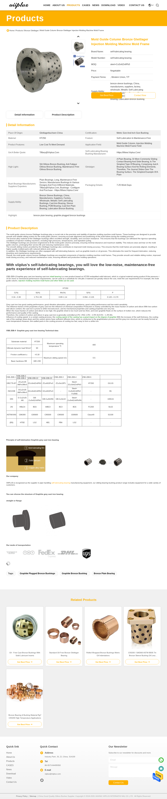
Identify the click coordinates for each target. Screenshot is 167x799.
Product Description (63, 114)
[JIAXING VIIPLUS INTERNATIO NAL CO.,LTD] (19, 5)
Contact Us (11, 782)
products (73, 5)
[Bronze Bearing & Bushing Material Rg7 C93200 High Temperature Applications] (24, 690)
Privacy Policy (21, 796)
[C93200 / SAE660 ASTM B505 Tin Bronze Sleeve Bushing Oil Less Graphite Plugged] (142, 627)
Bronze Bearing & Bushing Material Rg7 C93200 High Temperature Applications (24, 716)
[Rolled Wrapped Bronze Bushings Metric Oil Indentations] (103, 627)
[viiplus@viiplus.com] (161, 769)
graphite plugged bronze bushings (37, 573)
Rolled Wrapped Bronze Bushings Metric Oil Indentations (103, 654)
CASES (10, 765)
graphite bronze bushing (74, 573)
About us (10, 757)
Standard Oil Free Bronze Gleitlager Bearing (64, 654)
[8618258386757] (161, 760)
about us (58, 5)
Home (46, 5)
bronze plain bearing (104, 573)
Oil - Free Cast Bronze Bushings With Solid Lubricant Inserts (24, 654)
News (9, 769)
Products (19, 30)
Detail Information (25, 114)
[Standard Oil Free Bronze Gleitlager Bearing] (63, 627)
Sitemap (32, 796)
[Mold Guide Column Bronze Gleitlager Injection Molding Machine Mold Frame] (37, 69)
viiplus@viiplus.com (53, 774)
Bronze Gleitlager (31, 30)
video (121, 5)
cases (86, 5)
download (108, 5)
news (95, 5)
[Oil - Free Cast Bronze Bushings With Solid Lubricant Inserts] (24, 627)
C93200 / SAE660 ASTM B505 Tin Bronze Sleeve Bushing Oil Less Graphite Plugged (142, 654)
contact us (136, 5)
